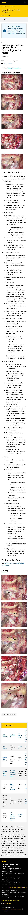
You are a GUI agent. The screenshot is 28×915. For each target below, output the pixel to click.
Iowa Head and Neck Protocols (10, 11)
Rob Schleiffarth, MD (20, 735)
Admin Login (7, 903)
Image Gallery (7, 64)
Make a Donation (5, 15)
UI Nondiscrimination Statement (15, 909)
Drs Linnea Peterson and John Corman (12, 816)
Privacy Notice (4, 909)
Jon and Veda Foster (5, 773)
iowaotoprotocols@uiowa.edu (18, 887)
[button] (25, 2)
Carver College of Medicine (8, 7)
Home (2, 42)
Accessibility (4, 910)
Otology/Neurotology (9, 714)
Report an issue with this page (10, 900)
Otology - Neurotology (14, 68)
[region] (14, 772)
